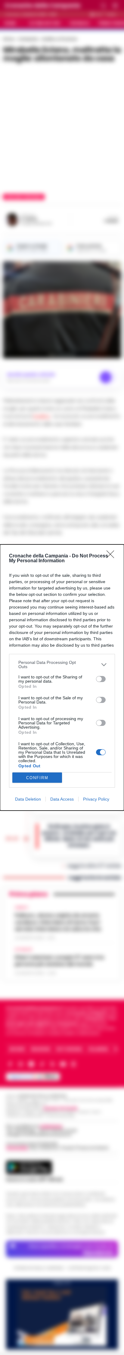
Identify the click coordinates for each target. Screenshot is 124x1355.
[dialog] (62, 677)
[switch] (101, 679)
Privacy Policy (96, 799)
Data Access (62, 799)
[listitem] (62, 664)
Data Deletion (28, 799)
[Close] (112, 556)
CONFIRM (37, 777)
